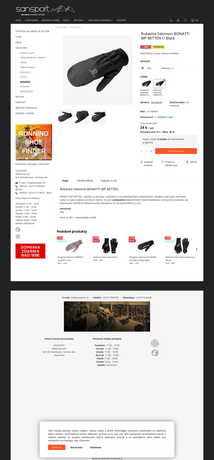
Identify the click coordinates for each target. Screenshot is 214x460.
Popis (65, 180)
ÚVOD (18, 20)
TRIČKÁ (23, 62)
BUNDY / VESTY (27, 53)
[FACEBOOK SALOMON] (18, 229)
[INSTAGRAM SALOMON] (18, 236)
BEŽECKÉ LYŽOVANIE (26, 107)
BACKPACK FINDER (50, 20)
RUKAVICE (25, 81)
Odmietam (96, 447)
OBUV (18, 42)
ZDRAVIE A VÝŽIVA (25, 113)
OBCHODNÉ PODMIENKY (100, 20)
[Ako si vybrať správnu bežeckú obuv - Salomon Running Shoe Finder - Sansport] (34, 142)
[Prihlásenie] (178, 20)
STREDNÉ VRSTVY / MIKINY (32, 57)
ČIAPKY (23, 76)
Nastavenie (76, 447)
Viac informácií (82, 440)
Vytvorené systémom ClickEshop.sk (107, 458)
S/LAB (18, 36)
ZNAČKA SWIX (26, 91)
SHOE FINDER (31, 20)
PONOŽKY (25, 86)
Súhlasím (57, 447)
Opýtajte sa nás (109, 180)
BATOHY (20, 96)
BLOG (66, 20)
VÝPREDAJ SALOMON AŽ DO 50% (32, 31)
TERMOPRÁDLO (27, 67)
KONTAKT (121, 20)
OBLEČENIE (21, 47)
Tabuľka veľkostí (84, 180)
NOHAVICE (25, 72)
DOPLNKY (21, 102)
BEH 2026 (78, 20)
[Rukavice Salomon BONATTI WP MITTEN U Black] (97, 70)
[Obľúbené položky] (185, 20)
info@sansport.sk (79, 297)
